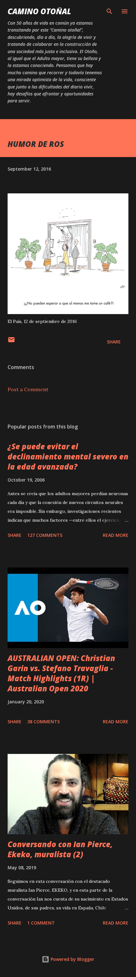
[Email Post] (11, 342)
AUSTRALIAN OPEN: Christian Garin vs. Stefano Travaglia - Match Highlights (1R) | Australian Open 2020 (61, 673)
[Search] (109, 11)
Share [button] (114, 342)
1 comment (41, 923)
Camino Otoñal (39, 11)
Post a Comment (28, 389)
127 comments (44, 535)
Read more (115, 535)
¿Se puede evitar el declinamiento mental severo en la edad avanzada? (68, 456)
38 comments (43, 722)
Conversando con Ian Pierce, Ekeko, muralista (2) (60, 849)
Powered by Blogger (71, 959)
